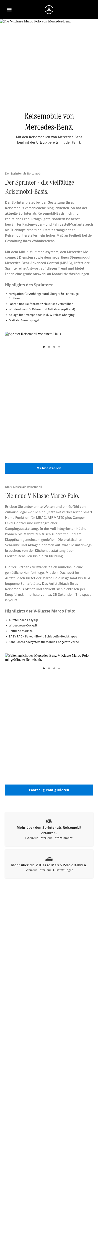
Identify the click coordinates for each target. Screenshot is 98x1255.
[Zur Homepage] (49, 9)
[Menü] (9, 9)
